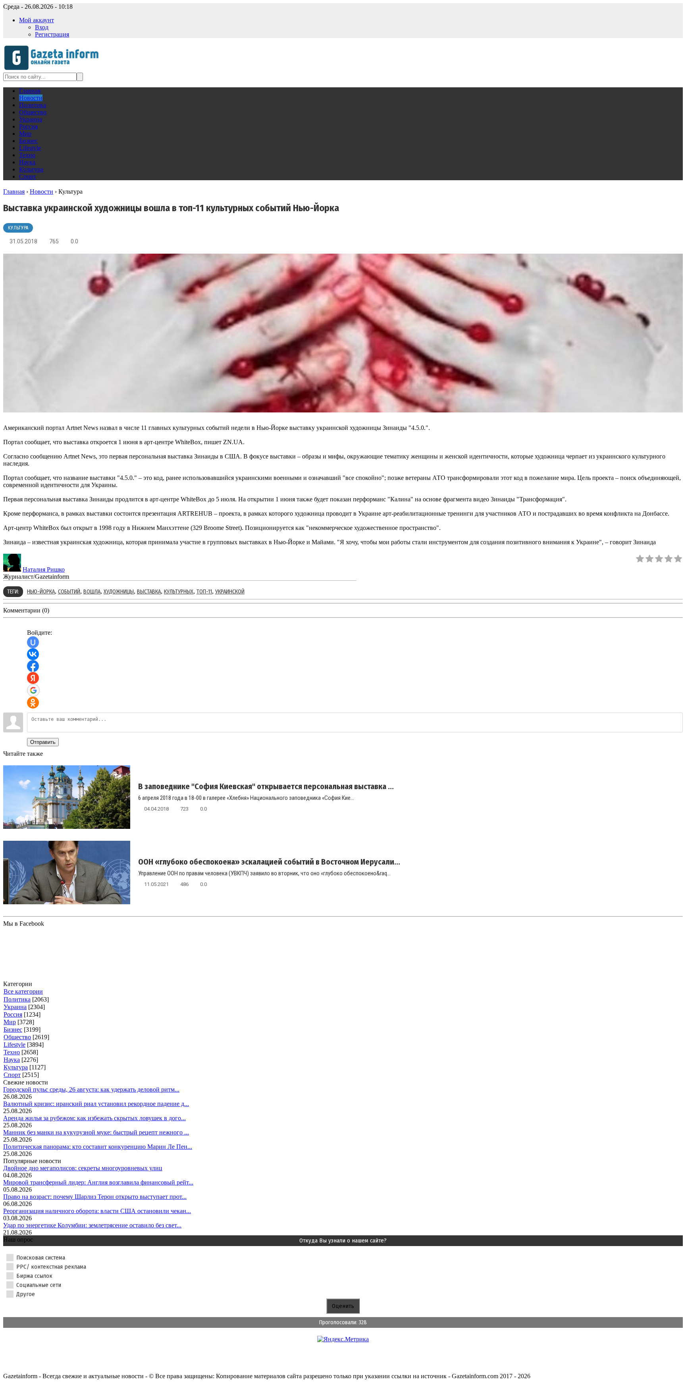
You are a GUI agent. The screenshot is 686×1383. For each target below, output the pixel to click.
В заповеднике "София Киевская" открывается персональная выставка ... (266, 786)
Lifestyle (14, 1044)
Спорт (12, 1074)
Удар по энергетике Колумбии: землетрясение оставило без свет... (92, 1225)
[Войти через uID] (33, 642)
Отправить (43, 742)
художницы (119, 591)
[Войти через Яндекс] (33, 678)
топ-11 (204, 591)
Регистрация (52, 34)
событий (69, 591)
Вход (41, 27)
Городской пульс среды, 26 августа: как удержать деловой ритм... (91, 1089)
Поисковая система (40, 1257)
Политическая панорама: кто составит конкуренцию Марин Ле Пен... (97, 1146)
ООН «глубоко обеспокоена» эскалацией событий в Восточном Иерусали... (269, 862)
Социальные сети (38, 1285)
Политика (17, 999)
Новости (41, 191)
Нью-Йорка (41, 591)
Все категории (23, 991)
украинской (230, 591)
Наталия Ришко (44, 569)
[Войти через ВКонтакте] (33, 654)
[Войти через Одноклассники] (33, 703)
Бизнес (13, 1029)
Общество (17, 1037)
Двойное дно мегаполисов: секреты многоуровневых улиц (82, 1168)
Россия (13, 1014)
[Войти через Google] (33, 690)
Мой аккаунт (36, 20)
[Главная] (53, 68)
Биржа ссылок (34, 1275)
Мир (10, 1022)
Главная (14, 191)
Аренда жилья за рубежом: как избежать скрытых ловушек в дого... (94, 1118)
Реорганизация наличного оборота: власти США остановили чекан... (97, 1211)
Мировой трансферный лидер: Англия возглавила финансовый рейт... (98, 1182)
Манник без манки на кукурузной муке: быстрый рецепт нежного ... (96, 1132)
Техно (12, 1052)
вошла (91, 591)
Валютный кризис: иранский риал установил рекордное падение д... (96, 1103)
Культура (18, 228)
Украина (15, 1007)
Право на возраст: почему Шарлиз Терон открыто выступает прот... (95, 1196)
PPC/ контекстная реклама (51, 1266)
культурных (178, 591)
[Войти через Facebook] (33, 666)
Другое (25, 1294)
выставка (149, 591)
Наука (12, 1059)
